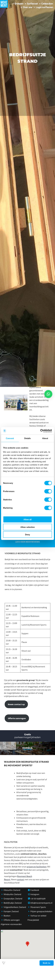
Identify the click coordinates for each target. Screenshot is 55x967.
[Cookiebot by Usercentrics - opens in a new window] (40, 431)
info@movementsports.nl (41, 903)
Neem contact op (16, 704)
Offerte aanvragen (17, 718)
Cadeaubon (47, 4)
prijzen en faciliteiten (36, 866)
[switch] (48, 491)
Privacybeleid (33, 920)
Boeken (7, 916)
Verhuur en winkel (38, 916)
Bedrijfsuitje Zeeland (12, 903)
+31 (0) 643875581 (38, 899)
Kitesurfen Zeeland (12, 890)
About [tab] (45, 438)
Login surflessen (44, 7)
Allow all (27, 519)
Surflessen (32, 4)
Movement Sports (38, 907)
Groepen (19, 4)
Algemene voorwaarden (11, 924)
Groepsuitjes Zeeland (13, 899)
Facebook (34, 890)
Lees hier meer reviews (27, 541)
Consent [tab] (10, 438)
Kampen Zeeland (11, 911)
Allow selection (27, 527)
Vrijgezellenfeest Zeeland (15, 907)
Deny (27, 534)
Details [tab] (27, 438)
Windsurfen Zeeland (12, 894)
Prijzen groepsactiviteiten (41, 911)
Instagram (34, 894)
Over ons (27, 7)
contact (20, 879)
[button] (27, 944)
